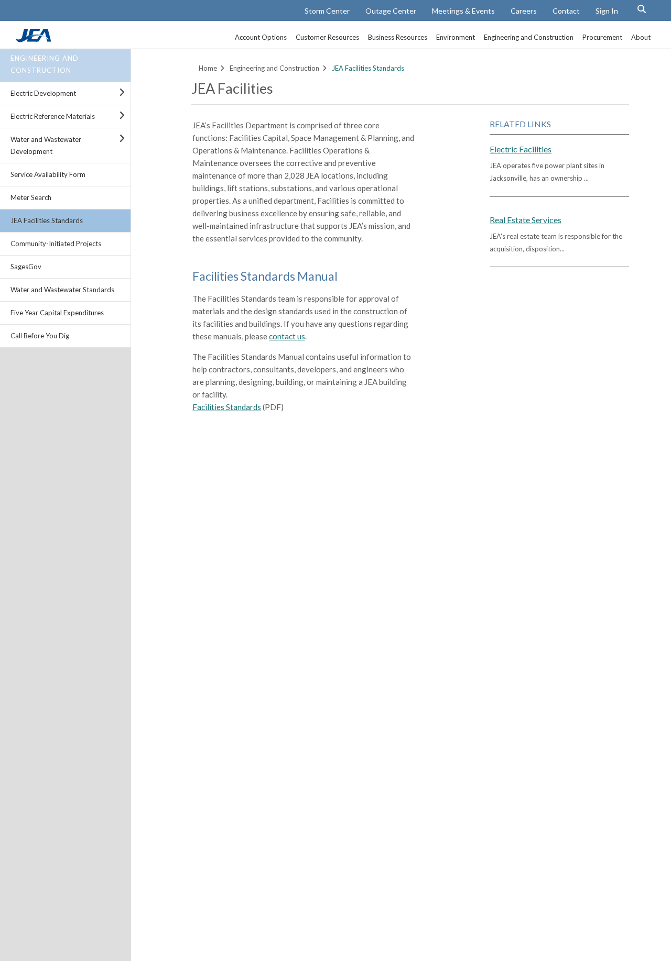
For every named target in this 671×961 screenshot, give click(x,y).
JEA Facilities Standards (46, 220)
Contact (566, 10)
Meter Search (30, 197)
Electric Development (43, 93)
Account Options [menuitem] (261, 37)
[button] (641, 9)
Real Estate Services (525, 220)
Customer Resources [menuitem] (327, 37)
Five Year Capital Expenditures (57, 312)
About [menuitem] (641, 37)
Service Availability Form (47, 174)
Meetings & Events (463, 10)
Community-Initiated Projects (55, 243)
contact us (287, 336)
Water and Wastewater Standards (62, 289)
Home (208, 68)
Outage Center (390, 10)
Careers (524, 10)
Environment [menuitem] (455, 37)
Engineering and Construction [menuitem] (528, 37)
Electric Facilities (520, 149)
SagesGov (25, 266)
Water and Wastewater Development (45, 145)
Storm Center (327, 10)
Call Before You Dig (39, 336)
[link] (34, 39)
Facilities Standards (226, 407)
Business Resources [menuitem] (397, 37)
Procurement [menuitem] (602, 37)
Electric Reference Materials (52, 116)
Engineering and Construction (44, 64)
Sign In (607, 10)
